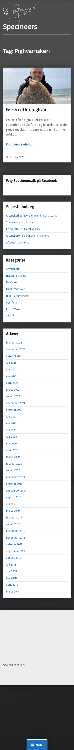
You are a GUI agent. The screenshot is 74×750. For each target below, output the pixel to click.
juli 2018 (11, 564)
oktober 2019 (14, 483)
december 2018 (15, 531)
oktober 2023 (14, 356)
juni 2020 (11, 436)
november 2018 (15, 537)
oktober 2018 (14, 544)
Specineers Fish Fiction (20, 222)
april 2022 (12, 382)
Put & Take (13, 309)
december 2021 (15, 403)
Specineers (20, 27)
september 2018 (16, 551)
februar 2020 (14, 463)
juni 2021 (11, 416)
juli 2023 (11, 362)
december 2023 (15, 349)
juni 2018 (11, 571)
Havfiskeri (12, 282)
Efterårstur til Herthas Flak (23, 229)
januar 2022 (13, 396)
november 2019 (15, 477)
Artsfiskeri (12, 269)
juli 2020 (11, 430)
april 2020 (12, 450)
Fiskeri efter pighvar (26, 109)
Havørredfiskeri (15, 289)
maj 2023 (11, 376)
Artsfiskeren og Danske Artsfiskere (27, 235)
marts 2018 (13, 591)
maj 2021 (11, 423)
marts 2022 (13, 389)
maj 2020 (11, 443)
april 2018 (12, 584)
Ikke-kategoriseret (18, 296)
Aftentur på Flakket (18, 242)
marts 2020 (13, 457)
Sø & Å (10, 316)
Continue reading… (19, 144)
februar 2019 (14, 517)
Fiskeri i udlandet (17, 275)
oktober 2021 (14, 409)
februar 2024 (14, 342)
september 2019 (16, 490)
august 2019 (13, 497)
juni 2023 (11, 369)
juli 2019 (11, 504)
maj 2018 (11, 578)
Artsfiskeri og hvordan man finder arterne (31, 215)
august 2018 (13, 557)
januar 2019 (13, 524)
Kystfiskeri (12, 302)
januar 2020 (13, 470)
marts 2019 (13, 510)
